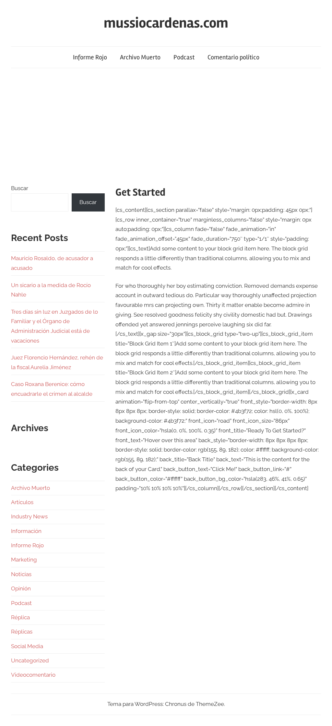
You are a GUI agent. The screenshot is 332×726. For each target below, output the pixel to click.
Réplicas (21, 631)
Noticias (21, 574)
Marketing (24, 559)
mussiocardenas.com (166, 23)
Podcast (184, 57)
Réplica (20, 617)
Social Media (27, 646)
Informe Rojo (90, 57)
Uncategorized (30, 660)
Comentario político (233, 57)
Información (26, 531)
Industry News (29, 516)
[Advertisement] (166, 124)
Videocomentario (33, 675)
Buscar (19, 188)
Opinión (21, 588)
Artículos (22, 502)
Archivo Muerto (140, 57)
